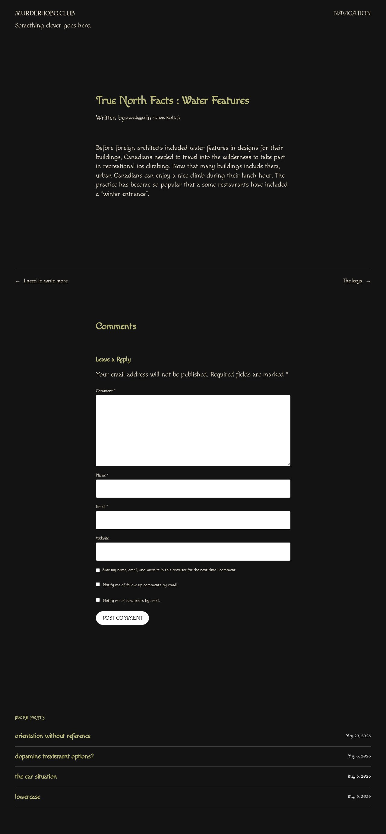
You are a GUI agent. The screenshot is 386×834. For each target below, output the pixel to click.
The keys (352, 281)
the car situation (36, 776)
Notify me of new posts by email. (131, 600)
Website (102, 538)
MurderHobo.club (45, 13)
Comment (105, 391)
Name (102, 475)
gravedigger (135, 117)
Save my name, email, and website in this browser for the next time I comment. (169, 570)
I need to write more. (46, 281)
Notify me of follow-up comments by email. (140, 585)
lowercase (27, 797)
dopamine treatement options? (54, 756)
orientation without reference (52, 736)
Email (102, 506)
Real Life (173, 117)
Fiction (158, 117)
